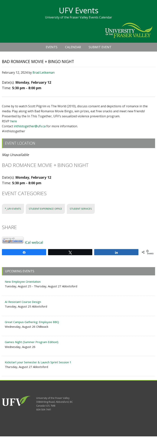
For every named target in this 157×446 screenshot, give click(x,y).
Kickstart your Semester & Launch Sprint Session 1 (38, 362)
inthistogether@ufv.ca (30, 126)
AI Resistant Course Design (23, 302)
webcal (37, 242)
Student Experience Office (45, 208)
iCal (28, 242)
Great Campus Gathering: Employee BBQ (32, 322)
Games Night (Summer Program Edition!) (31, 342)
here (13, 121)
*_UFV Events (13, 208)
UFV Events (78, 10)
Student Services (81, 208)
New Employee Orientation (23, 281)
